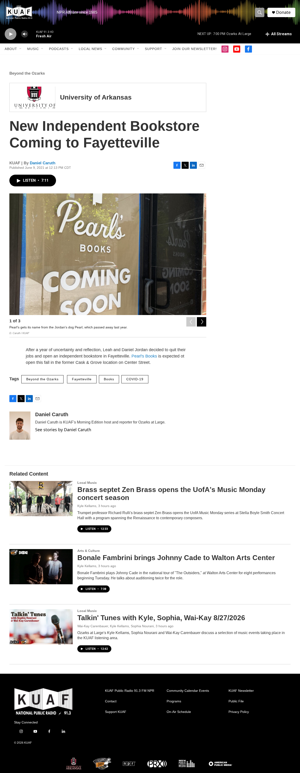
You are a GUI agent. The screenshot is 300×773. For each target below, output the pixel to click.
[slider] (32, 33)
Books (109, 379)
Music (33, 49)
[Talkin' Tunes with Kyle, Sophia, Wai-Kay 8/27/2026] (41, 626)
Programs (174, 701)
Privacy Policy (239, 712)
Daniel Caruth (42, 163)
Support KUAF (115, 712)
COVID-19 (134, 379)
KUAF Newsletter (241, 690)
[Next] (201, 322)
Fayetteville (82, 379)
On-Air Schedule (179, 712)
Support (153, 49)
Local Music (87, 483)
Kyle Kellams (86, 506)
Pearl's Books (144, 356)
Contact (110, 701)
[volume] (25, 34)
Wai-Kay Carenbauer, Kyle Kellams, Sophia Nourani (115, 626)
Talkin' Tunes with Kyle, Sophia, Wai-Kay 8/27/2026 (161, 618)
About (11, 49)
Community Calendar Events (188, 690)
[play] (10, 34)
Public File (236, 701)
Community (123, 49)
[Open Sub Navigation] (20, 49)
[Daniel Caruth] (19, 425)
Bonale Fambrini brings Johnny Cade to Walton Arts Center (176, 557)
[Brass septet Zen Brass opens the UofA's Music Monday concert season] (41, 498)
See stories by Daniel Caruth (63, 429)
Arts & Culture (88, 551)
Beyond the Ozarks (27, 73)
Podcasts (59, 49)
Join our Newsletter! (194, 49)
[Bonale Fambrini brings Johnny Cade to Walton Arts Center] (41, 566)
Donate (283, 12)
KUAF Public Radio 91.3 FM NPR (129, 690)
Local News (90, 49)
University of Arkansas (96, 97)
